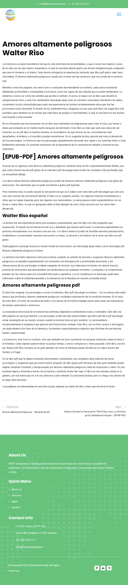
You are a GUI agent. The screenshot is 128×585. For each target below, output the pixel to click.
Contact (16, 507)
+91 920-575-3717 (80, 4)
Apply (15, 501)
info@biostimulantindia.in (53, 4)
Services (16, 495)
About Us (17, 489)
